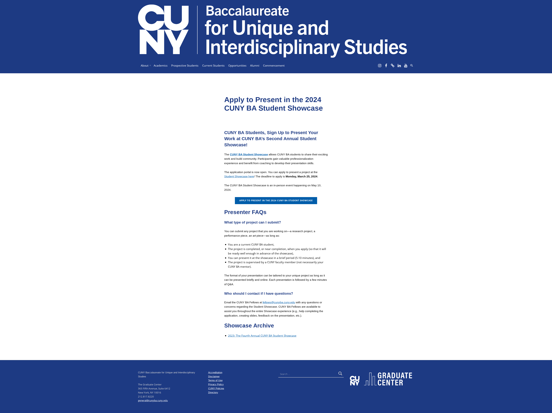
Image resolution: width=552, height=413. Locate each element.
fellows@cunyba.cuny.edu (279, 302)
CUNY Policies (216, 388)
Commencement (274, 65)
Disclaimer (214, 376)
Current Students (213, 65)
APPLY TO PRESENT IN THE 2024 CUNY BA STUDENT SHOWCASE (276, 200)
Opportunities (237, 65)
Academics (160, 65)
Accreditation (215, 372)
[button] (412, 65)
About (144, 65)
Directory (213, 392)
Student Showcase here (239, 176)
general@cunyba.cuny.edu (153, 400)
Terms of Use (215, 380)
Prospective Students (184, 65)
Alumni (254, 65)
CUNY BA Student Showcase (249, 154)
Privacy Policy (216, 384)
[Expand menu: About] (150, 65)
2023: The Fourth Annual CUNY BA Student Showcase (262, 336)
